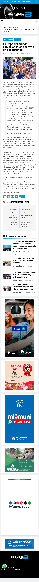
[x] (19, 8)
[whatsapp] (22, 8)
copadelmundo (17, 202)
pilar (26, 202)
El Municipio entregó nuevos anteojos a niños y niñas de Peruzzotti (23, 260)
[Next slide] (36, 2)
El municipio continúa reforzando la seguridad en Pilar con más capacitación (23, 287)
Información (8, 39)
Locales (17, 39)
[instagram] (17, 8)
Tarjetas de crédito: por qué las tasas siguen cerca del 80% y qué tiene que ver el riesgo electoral (18, 2)
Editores (7, 54)
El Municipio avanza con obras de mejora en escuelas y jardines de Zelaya (24, 275)
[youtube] (24, 8)
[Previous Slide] (33, 2)
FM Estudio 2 (18, 252)
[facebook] (14, 8)
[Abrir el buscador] (37, 21)
